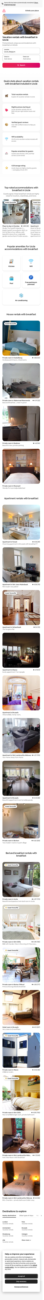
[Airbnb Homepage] (4, 10)
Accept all (21, 1276)
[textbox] (12, 59)
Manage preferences (21, 1287)
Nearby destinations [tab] (9, 1215)
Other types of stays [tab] (26, 1215)
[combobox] (21, 52)
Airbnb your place (32, 11)
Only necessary (21, 1281)
